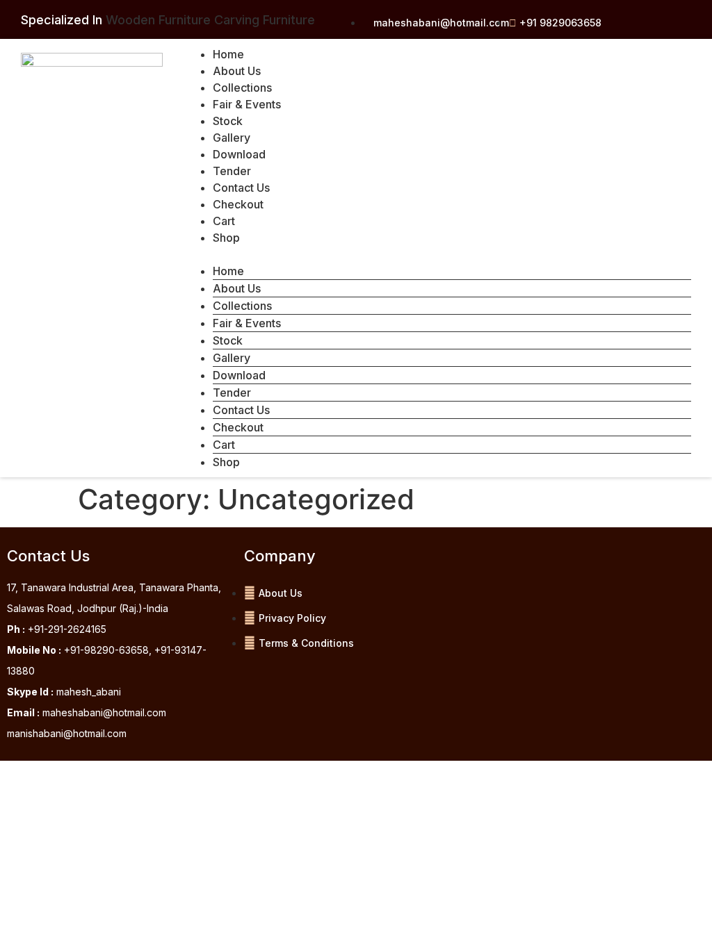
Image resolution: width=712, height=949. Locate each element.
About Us (237, 71)
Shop (226, 238)
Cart (224, 221)
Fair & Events (247, 104)
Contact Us (241, 188)
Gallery (231, 138)
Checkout (238, 204)
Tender (232, 171)
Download (239, 154)
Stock (228, 121)
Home (228, 54)
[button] (438, 254)
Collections (242, 87)
